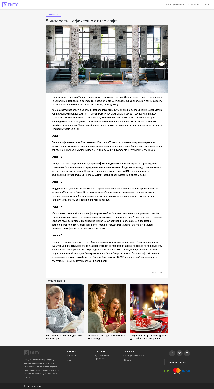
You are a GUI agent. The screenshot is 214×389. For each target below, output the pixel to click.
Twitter (180, 353)
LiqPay (167, 371)
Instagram (187, 353)
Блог (69, 360)
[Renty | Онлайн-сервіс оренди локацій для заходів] (10, 5)
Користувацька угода (133, 355)
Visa (185, 371)
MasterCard (177, 371)
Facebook (172, 353)
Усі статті (53, 14)
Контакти (71, 355)
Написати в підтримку (177, 362)
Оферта (127, 360)
